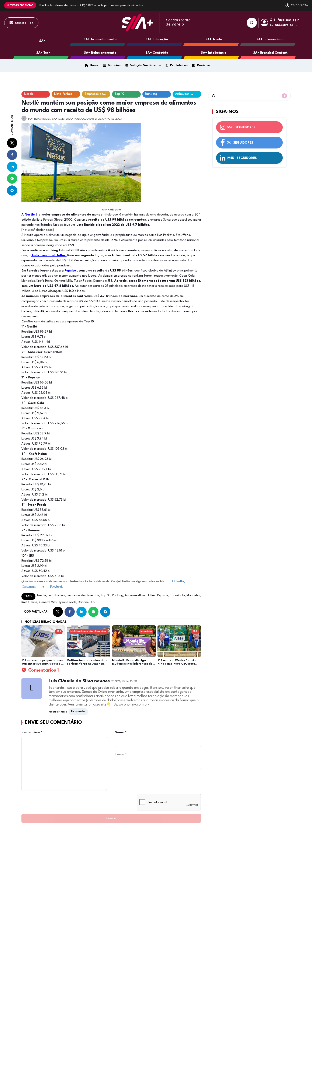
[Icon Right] (284, 95)
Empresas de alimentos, (83, 595)
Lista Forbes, (56, 595)
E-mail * (121, 754)
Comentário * (31, 732)
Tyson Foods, (67, 602)
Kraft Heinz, (29, 602)
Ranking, (117, 595)
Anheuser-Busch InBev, (140, 595)
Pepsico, (162, 595)
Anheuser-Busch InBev (49, 255)
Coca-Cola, (177, 595)
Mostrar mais (58, 711)
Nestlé (30, 214)
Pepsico (71, 270)
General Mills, (48, 602)
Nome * (120, 732)
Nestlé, (42, 595)
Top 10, (105, 595)
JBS (92, 602)
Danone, (83, 602)
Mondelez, (193, 595)
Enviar (111, 818)
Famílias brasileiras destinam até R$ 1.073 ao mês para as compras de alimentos (91, 5)
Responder (78, 711)
